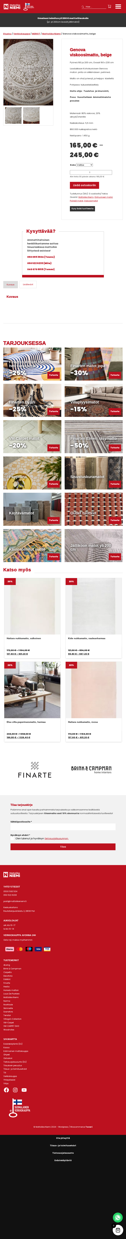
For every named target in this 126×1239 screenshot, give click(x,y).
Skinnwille (8, 1008)
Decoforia (7, 976)
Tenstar (7, 1015)
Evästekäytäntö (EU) (12, 1044)
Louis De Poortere (11, 993)
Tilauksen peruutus (12, 1065)
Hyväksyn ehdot (20, 835)
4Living (6, 965)
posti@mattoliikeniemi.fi (15, 901)
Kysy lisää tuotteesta (82, 208)
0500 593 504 (10, 891)
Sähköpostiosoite (21, 821)
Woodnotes (8, 1029)
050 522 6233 (10, 895)
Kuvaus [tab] (10, 284)
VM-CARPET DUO (11, 1026)
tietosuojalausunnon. (57, 838)
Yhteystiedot (9, 1080)
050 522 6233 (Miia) (39, 263)
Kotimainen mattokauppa (15, 1051)
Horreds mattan (11, 990)
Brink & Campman (12, 968)
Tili (4, 1072)
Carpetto (7, 972)
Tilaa (63, 846)
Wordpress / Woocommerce (75, 1127)
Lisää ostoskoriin (84, 185)
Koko (73, 165)
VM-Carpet (8, 1022)
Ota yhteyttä (63, 1138)
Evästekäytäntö (63, 1160)
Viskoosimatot (91, 201)
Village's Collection (12, 1019)
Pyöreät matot (76, 201)
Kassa (6, 1047)
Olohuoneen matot (103, 197)
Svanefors (8, 1011)
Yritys (6, 1083)
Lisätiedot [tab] (28, 284)
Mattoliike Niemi (51, 33)
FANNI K (6, 979)
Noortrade (8, 1004)
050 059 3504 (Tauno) (41, 257)
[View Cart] (109, 6)
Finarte (6, 983)
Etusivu (7, 33)
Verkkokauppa (21, 33)
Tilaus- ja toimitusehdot (15, 1069)
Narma (6, 1001)
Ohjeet (6, 1054)
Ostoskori (7, 1058)
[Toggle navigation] (118, 6)
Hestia (6, 986)
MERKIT (36, 33)
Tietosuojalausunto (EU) (15, 1062)
